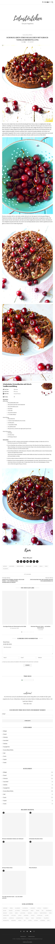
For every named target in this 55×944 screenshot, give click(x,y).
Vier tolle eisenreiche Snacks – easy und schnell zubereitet (12, 897)
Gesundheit (5, 740)
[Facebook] (42, 2)
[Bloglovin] (49, 2)
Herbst (32, 910)
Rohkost (33, 915)
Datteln (39, 908)
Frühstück (5, 737)
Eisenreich (45, 908)
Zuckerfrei (42, 920)
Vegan (46, 566)
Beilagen (5, 731)
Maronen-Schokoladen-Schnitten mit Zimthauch (12, 838)
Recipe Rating (6, 642)
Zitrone (30, 920)
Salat (4, 753)
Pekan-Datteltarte (33, 867)
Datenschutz (31, 936)
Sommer (35, 566)
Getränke (5, 743)
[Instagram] (44, 2)
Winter (19, 920)
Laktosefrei (11, 566)
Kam (25, 42)
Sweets (4, 762)
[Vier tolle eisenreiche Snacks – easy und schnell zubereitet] (14, 883)
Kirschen (5, 566)
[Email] (47, 2)
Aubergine (5, 908)
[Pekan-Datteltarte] (41, 854)
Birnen (11, 908)
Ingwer (37, 910)
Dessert (5, 734)
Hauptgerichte (6, 746)
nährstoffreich (20, 566)
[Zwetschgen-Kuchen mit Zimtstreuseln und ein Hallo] (14, 608)
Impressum (23, 936)
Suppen (5, 759)
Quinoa (19, 915)
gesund (4, 910)
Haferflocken (25, 910)
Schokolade (28, 566)
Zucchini (36, 920)
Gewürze (11, 910)
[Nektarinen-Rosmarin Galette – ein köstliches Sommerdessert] (40, 608)
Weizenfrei (13, 920)
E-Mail (4, 714)
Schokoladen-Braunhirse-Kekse (36, 838)
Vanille (40, 566)
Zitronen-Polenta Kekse (7, 867)
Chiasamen (32, 908)
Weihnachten (6, 920)
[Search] (52, 2)
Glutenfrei (17, 910)
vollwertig (5, 568)
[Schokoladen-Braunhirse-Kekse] (41, 825)
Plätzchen (13, 915)
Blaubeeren (17, 908)
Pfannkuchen (6, 915)
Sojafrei (46, 915)
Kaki (42, 910)
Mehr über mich (27, 704)
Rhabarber (26, 915)
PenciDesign (40, 938)
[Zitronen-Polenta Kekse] (14, 854)
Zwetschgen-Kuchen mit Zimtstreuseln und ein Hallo (14, 626)
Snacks (4, 756)
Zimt (25, 920)
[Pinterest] (45, 2)
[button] (18, 561)
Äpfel (48, 920)
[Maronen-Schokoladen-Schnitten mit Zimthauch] (14, 825)
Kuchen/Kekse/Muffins (8, 750)
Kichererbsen (48, 910)
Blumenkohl (25, 908)
